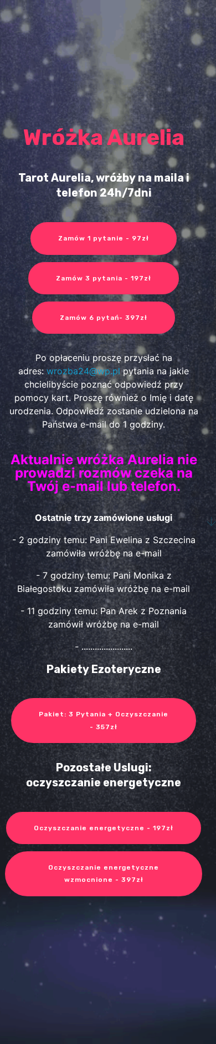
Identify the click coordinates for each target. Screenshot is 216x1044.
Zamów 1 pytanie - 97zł (103, 238)
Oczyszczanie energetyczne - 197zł (103, 828)
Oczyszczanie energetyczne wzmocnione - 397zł (103, 874)
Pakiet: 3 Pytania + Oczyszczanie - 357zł (103, 720)
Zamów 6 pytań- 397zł (103, 318)
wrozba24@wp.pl (83, 371)
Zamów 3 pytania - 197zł (103, 278)
